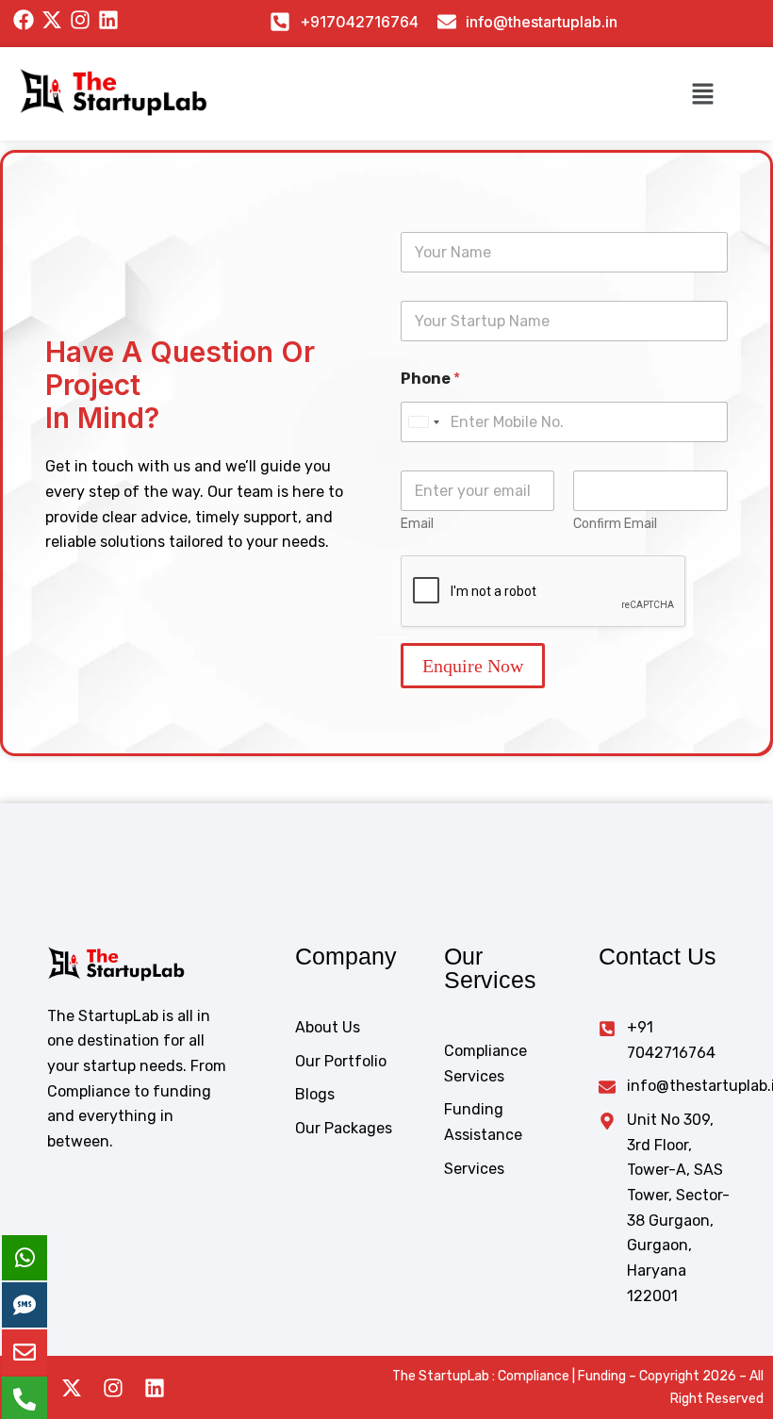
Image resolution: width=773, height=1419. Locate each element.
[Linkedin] (154, 1388)
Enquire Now (472, 665)
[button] (703, 93)
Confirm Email (615, 524)
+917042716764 (359, 21)
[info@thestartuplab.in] (446, 21)
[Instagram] (113, 1388)
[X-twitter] (71, 1388)
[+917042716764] (280, 21)
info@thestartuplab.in (541, 21)
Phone (430, 379)
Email (417, 524)
